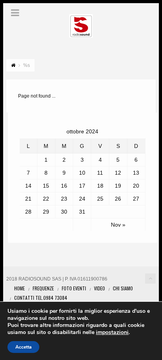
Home (19, 288)
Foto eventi (74, 288)
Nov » (118, 225)
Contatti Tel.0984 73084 (40, 297)
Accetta (23, 347)
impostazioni (112, 332)
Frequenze (43, 288)
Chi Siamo (123, 288)
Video (99, 288)
